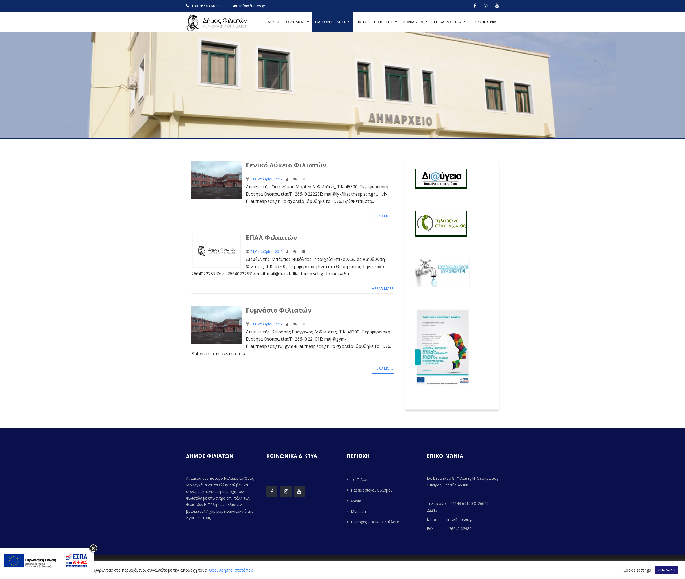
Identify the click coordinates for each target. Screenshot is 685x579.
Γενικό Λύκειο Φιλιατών (286, 165)
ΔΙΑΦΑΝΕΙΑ (413, 21)
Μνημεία (358, 511)
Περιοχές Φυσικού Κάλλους (375, 521)
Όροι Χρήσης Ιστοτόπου (231, 570)
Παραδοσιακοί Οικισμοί (371, 490)
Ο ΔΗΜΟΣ (295, 21)
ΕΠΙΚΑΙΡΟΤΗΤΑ (447, 21)
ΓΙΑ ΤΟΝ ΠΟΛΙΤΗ (330, 21)
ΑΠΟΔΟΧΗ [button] (666, 569)
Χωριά (356, 500)
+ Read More (383, 216)
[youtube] (497, 5)
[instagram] (486, 5)
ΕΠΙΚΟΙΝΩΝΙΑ (483, 21)
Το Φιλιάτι (360, 479)
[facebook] (475, 5)
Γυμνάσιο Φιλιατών (279, 310)
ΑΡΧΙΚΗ (274, 21)
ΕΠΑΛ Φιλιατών (271, 237)
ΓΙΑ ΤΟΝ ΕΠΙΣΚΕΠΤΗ (374, 21)
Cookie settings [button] (637, 569)
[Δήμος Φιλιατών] (217, 23)
